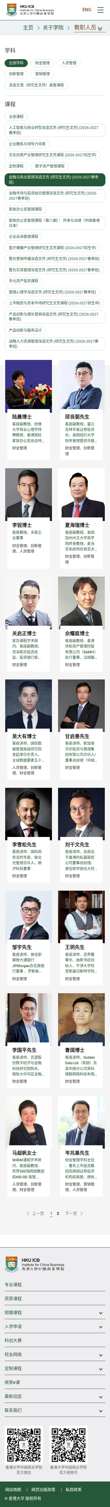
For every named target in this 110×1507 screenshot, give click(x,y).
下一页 (71, 1213)
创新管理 (16, 74)
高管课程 (13, 1298)
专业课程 (13, 1284)
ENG (86, 9)
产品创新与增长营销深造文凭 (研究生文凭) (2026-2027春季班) (53, 317)
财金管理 (42, 63)
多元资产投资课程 (23, 281)
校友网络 (55, 1355)
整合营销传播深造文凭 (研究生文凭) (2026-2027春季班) (54, 259)
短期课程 (55, 1313)
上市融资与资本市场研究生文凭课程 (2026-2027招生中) (54, 303)
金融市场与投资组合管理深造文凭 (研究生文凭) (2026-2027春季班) (53, 196)
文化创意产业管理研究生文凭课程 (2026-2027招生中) (52, 155)
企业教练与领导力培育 (27, 144)
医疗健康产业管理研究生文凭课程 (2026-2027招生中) (52, 248)
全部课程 (16, 117)
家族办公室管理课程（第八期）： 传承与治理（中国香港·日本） (55, 223)
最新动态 (55, 1397)
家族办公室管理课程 (25, 209)
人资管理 (69, 63)
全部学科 (16, 63)
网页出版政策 (43, 1489)
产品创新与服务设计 (25, 330)
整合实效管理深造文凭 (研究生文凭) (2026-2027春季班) (54, 270)
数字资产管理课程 (49, 166)
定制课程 (16, 166)
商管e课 (12, 1382)
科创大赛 (13, 1340)
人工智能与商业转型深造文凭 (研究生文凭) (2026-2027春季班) (53, 130)
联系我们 (55, 1411)
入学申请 (55, 1327)
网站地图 (13, 1489)
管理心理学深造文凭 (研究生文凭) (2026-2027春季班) (52, 292)
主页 (28, 28)
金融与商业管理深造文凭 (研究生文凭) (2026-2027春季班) (53, 180)
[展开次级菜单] (97, 1313)
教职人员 (85, 27)
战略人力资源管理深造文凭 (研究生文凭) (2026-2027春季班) (53, 344)
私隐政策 (74, 1489)
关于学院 (53, 28)
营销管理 (42, 74)
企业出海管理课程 (23, 237)
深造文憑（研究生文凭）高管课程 (36, 85)
